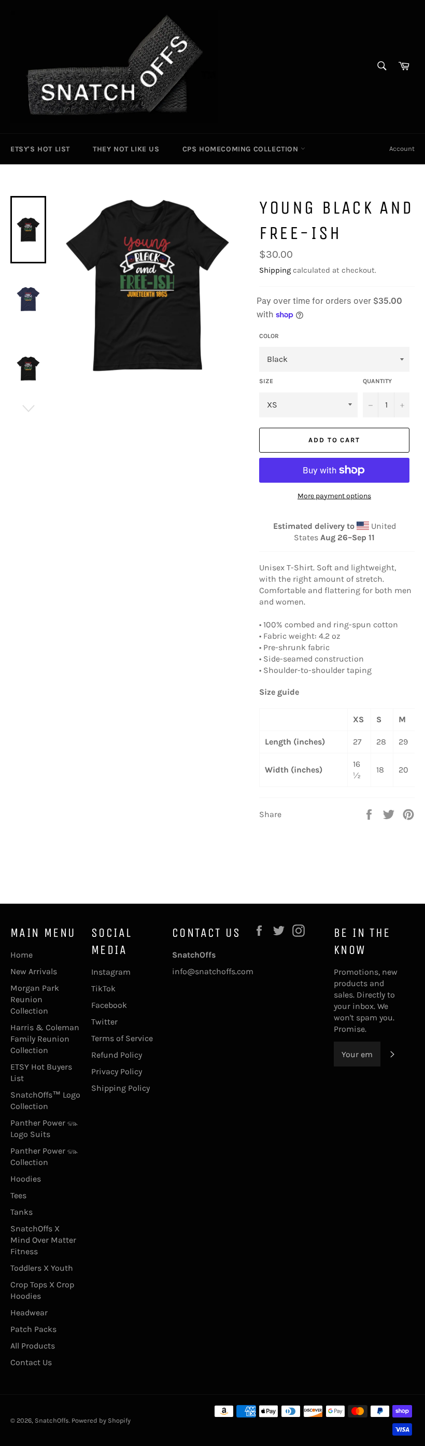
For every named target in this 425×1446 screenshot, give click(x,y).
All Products (32, 1346)
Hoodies (25, 1179)
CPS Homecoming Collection (241, 149)
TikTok (103, 988)
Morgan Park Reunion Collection (34, 999)
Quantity (377, 381)
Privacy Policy (116, 1071)
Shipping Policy (120, 1088)
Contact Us (31, 1362)
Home (21, 955)
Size (266, 381)
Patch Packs (33, 1329)
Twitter (104, 1022)
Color (269, 336)
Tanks (21, 1212)
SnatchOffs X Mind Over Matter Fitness (43, 1240)
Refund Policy (116, 1055)
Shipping (275, 270)
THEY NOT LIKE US (126, 149)
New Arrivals (33, 971)
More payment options (334, 496)
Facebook (109, 1005)
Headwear (29, 1312)
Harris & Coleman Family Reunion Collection (44, 1038)
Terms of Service (122, 1038)
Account (402, 148)
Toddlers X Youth (41, 1268)
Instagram (111, 972)
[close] (189, 1387)
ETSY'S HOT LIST (40, 149)
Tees (18, 1195)
